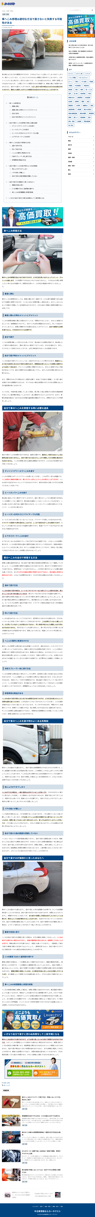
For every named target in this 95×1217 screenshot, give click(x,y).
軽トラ (75, 117)
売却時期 (82, 93)
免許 (69, 93)
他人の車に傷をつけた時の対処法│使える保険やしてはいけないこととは (81, 46)
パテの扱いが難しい (17, 172)
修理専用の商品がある (17, 160)
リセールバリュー (83, 78)
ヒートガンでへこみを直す (19, 129)
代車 (76, 89)
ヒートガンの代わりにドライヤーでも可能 (24, 133)
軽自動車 (82, 117)
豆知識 (79, 109)
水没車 (78, 105)
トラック (87, 74)
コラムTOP (35, 1206)
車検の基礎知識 (72, 113)
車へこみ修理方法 (14, 103)
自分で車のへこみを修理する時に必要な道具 (22, 123)
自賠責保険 (71, 109)
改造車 (70, 101)
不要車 (70, 85)
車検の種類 (83, 113)
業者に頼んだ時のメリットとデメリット (23, 110)
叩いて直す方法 (15, 149)
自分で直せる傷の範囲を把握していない (23, 176)
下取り (77, 81)
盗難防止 (85, 105)
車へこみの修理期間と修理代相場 (21, 192)
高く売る (70, 125)
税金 (92, 105)
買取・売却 (55, 1206)
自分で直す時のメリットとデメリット (22, 117)
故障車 (77, 101)
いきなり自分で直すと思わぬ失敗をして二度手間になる (26, 198)
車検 (61, 1206)
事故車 (70, 89)
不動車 (91, 81)
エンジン (70, 74)
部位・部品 (71, 121)
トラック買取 (72, 78)
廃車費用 (79, 97)
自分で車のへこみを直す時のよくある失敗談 (22, 166)
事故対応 (86, 85)
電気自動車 (87, 121)
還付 (89, 117)
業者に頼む (14, 106)
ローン (70, 81)
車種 (69, 117)
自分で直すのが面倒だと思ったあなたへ (21, 182)
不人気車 (84, 81)
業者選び (70, 105)
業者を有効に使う (16, 185)
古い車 (75, 93)
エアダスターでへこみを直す (19, 137)
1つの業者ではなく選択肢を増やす (21, 189)
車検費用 (91, 113)
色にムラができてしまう (18, 169)
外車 (89, 93)
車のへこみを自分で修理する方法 (19, 142)
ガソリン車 (79, 74)
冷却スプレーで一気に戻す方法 (20, 156)
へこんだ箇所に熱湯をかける (19, 153)
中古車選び (78, 85)
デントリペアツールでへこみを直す (21, 126)
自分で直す (14, 113)
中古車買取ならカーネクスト (47, 1211)
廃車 (41, 1206)
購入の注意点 (87, 109)
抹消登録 (87, 97)
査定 (88, 101)
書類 (83, 101)
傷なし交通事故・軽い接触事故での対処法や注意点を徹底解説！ (81, 52)
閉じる (35, 97)
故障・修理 (7, 1083)
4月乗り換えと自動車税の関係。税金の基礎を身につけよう (81, 58)
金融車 (79, 121)
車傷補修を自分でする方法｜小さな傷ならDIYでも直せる (41, 1116)
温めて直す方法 (15, 146)
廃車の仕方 (71, 97)
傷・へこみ (7, 1085)
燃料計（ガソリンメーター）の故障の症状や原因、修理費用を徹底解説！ (81, 64)
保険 (81, 89)
